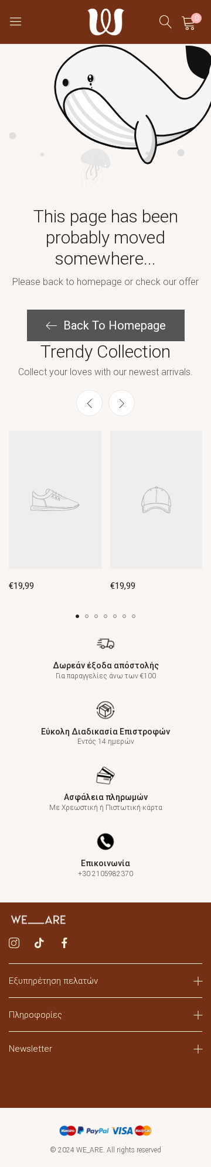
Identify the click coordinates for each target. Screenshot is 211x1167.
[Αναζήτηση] (165, 22)
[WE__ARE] (106, 22)
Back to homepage (114, 325)
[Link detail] (14, 943)
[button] (121, 403)
